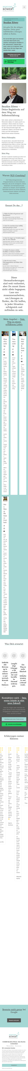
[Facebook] (4, 349)
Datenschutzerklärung (7, 1068)
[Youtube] (4, 355)
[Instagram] (4, 352)
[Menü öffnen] (24, 7)
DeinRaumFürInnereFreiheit (5, 628)
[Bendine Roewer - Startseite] (9, 7)
